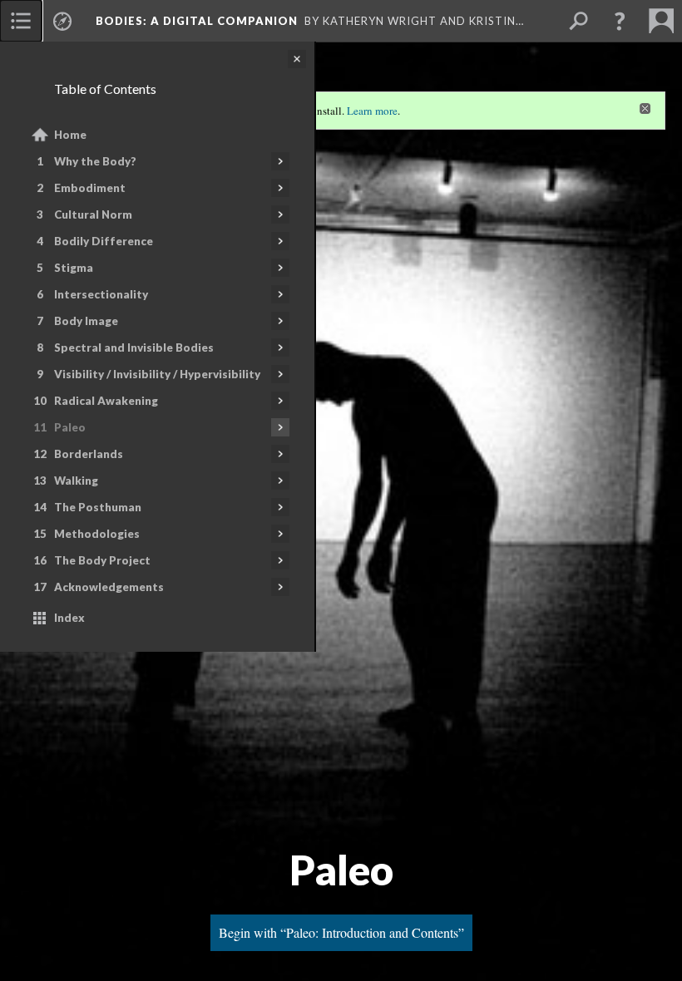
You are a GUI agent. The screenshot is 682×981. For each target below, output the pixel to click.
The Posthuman (97, 507)
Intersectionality (101, 294)
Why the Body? (95, 161)
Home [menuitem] (70, 134)
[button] (619, 21)
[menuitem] (21, 21)
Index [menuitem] (69, 617)
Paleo (70, 427)
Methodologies (97, 533)
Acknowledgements (109, 587)
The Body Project (102, 560)
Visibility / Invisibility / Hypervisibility (157, 374)
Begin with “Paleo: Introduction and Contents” (341, 932)
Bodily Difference (103, 241)
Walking (76, 480)
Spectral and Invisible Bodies (134, 347)
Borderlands (88, 454)
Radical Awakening (106, 400)
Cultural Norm (93, 214)
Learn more (372, 110)
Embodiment (90, 188)
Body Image (86, 321)
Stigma (73, 267)
